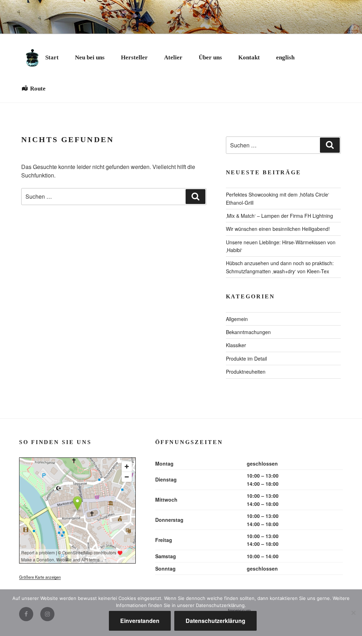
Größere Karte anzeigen (40, 577)
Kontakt (249, 57)
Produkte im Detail (246, 358)
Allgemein (237, 318)
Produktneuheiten (245, 371)
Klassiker (236, 345)
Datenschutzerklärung (215, 621)
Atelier (173, 57)
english (285, 57)
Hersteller (134, 57)
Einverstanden (139, 621)
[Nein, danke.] (353, 612)
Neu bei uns (90, 57)
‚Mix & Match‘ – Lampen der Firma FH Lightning (279, 215)
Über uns (210, 57)
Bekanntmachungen (248, 331)
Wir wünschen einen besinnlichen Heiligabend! (278, 228)
